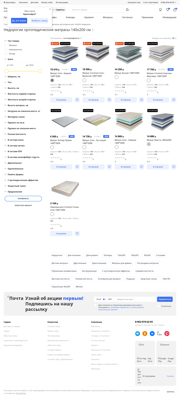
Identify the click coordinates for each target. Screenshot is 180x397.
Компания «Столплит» (100, 331)
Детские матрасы (60, 263)
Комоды (70, 17)
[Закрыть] (50, 9)
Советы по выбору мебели (59, 355)
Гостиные (127, 17)
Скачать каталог (98, 340)
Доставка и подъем (12, 326)
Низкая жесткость (83, 278)
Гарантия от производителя (15, 340)
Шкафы (52, 17)
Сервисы (60, 9)
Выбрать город (39, 20)
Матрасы (108, 17)
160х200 (121, 255)
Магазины (23, 2)
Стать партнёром (150, 2)
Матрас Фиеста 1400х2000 (159, 140)
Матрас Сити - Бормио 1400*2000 (60, 75)
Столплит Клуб (54, 326)
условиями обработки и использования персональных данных (121, 308)
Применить (23, 198)
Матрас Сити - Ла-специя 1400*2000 (94, 142)
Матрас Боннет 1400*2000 (127, 73)
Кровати (89, 17)
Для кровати (92, 255)
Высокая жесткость (61, 278)
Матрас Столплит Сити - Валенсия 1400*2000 (93, 74)
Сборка (7, 331)
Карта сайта (96, 355)
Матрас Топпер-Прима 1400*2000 (61, 142)
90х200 (147, 255)
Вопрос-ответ (47, 2)
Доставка (34, 2)
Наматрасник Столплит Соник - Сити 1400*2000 (65, 208)
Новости (94, 345)
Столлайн (160, 255)
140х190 (166, 278)
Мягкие (79, 286)
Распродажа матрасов (147, 263)
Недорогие (57, 255)
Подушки (130, 278)
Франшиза (95, 369)
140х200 (134, 255)
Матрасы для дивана (122, 263)
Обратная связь (10, 336)
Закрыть (170, 392)
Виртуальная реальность (58, 340)
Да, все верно (19, 20)
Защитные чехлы (149, 278)
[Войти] (160, 9)
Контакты (95, 359)
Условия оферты (54, 350)
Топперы (108, 255)
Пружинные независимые (64, 271)
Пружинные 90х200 (61, 286)
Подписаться (165, 299)
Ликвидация (169, 17)
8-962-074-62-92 (144, 322)
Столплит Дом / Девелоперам (60, 359)
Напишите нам (134, 2)
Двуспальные (80, 263)
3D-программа (62, 2)
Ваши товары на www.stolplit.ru (104, 364)
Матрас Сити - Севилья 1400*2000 (125, 141)
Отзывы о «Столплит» (100, 336)
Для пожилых (74, 255)
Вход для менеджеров (13, 345)
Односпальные (99, 263)
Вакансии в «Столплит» (101, 350)
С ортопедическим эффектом (116, 271)
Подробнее (21, 393)
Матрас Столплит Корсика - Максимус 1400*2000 (160, 75)
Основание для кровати (109, 278)
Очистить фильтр (23, 205)
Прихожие (147, 17)
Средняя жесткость (145, 271)
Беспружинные (89, 271)
